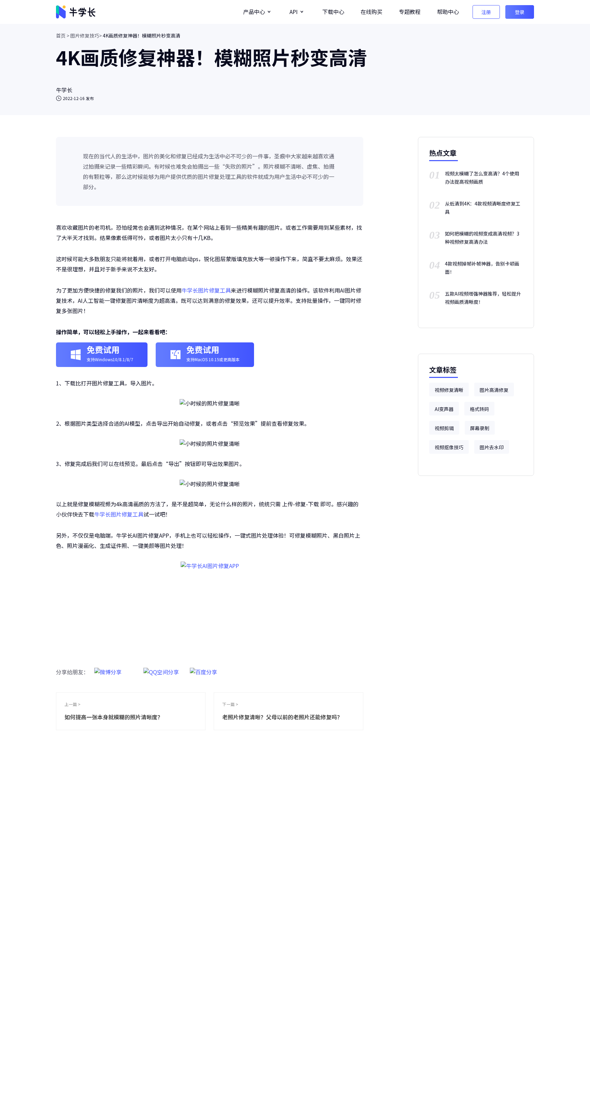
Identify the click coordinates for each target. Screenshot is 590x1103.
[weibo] (108, 668)
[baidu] (203, 668)
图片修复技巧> (86, 35)
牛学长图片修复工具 (206, 290)
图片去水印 (492, 447)
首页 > (62, 35)
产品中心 (254, 12)
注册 (486, 12)
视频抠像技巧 (449, 447)
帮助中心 (448, 12)
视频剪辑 (444, 428)
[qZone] (161, 668)
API (294, 12)
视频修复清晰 (449, 389)
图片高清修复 (494, 389)
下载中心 (333, 12)
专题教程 (410, 12)
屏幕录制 (479, 428)
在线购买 (371, 12)
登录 (519, 12)
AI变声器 (444, 409)
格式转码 (479, 409)
